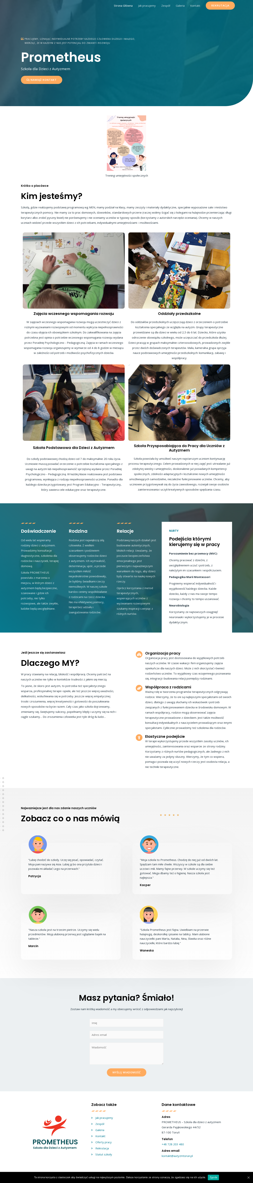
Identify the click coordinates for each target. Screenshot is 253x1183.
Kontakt (195, 5)
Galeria (180, 5)
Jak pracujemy (147, 5)
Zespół (165, 5)
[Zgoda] (248, 1177)
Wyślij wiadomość (126, 1072)
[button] (41, 80)
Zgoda (213, 1177)
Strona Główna (123, 5)
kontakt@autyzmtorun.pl (177, 1156)
